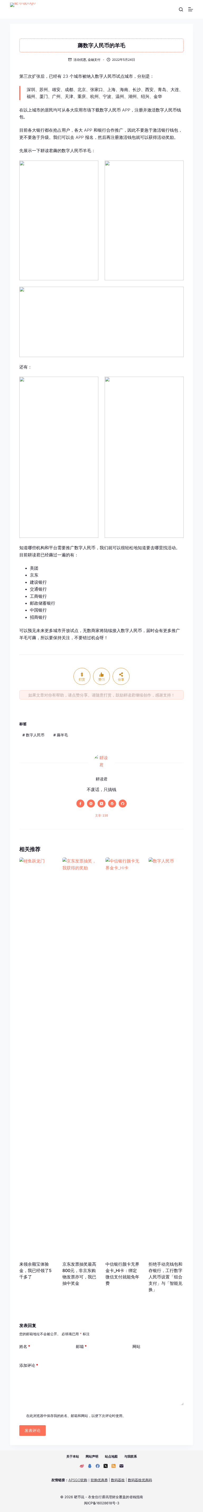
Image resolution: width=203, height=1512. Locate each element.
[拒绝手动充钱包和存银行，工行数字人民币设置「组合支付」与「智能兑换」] (166, 1056)
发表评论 (32, 1430)
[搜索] (181, 9)
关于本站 (72, 1456)
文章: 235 (101, 815)
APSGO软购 (77, 1480)
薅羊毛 (60, 735)
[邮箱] (121, 1466)
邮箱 (81, 1346)
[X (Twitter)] (106, 1466)
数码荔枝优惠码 (140, 1480)
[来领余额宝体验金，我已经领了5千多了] (36, 1056)
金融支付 (94, 60)
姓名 (24, 1346)
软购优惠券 (99, 1480)
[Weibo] (82, 1466)
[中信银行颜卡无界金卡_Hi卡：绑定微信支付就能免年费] (123, 1056)
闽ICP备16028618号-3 (101, 1503)
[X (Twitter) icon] (101, 803)
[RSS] (114, 1466)
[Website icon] (91, 803)
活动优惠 (79, 60)
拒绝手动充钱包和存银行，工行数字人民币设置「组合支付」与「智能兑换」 (165, 1276)
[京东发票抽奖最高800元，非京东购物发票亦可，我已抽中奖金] (80, 1056)
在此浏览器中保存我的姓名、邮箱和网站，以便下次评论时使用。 (76, 1416)
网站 (136, 1346)
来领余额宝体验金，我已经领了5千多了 (35, 1270)
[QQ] (90, 1466)
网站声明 (92, 1456)
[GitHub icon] (123, 803)
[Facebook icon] (80, 803)
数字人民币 (33, 735)
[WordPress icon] (112, 803)
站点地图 (111, 1456)
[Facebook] (98, 1466)
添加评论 (28, 1365)
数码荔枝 (118, 1480)
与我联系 (130, 1456)
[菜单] (190, 9)
